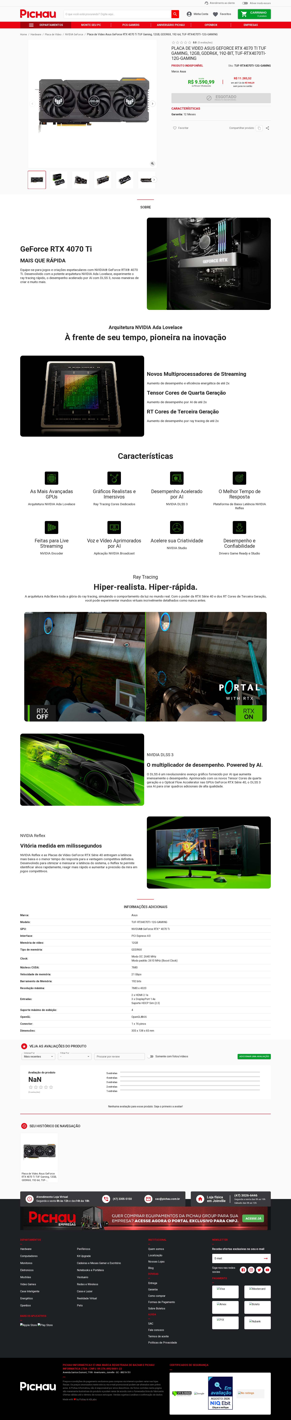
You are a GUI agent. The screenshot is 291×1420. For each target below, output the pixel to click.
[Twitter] (259, 1270)
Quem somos (156, 1249)
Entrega (152, 1283)
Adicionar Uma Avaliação (254, 1056)
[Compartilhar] (267, 128)
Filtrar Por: (64, 1053)
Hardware (25, 1249)
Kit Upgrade (84, 1256)
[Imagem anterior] (32, 104)
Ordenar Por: (29, 1053)
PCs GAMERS (130, 25)
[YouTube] (267, 1270)
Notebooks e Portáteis (90, 1270)
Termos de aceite (158, 1336)
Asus (183, 71)
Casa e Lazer (84, 1291)
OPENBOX (211, 25)
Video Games (28, 1284)
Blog (151, 1268)
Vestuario (82, 1277)
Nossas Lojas (156, 1261)
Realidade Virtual (87, 1298)
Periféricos (83, 1249)
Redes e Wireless (87, 1284)
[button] (175, 128)
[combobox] (120, 14)
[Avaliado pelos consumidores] (220, 1393)
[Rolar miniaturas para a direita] (154, 180)
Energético (26, 1298)
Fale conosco (156, 1330)
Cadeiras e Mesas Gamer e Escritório (99, 1263)
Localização (155, 1255)
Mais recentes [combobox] (32, 1056)
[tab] (37, 180)
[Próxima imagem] (153, 104)
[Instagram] (251, 1270)
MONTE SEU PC (91, 25)
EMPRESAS (251, 25)
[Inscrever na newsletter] (265, 1258)
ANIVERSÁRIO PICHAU (171, 25)
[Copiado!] (259, 128)
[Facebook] (242, 1270)
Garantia (153, 1289)
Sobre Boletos (156, 1308)
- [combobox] (60, 1056)
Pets (80, 1305)
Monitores (26, 1263)
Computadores (29, 1256)
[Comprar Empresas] (145, 1218)
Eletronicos (27, 1270)
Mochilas (25, 1277)
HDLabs (92, 1399)
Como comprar (156, 1295)
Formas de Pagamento (161, 1302)
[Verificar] (182, 1395)
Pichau (82, 1399)
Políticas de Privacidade (162, 1342)
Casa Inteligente (29, 1291)
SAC (150, 1323)
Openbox (25, 1305)
